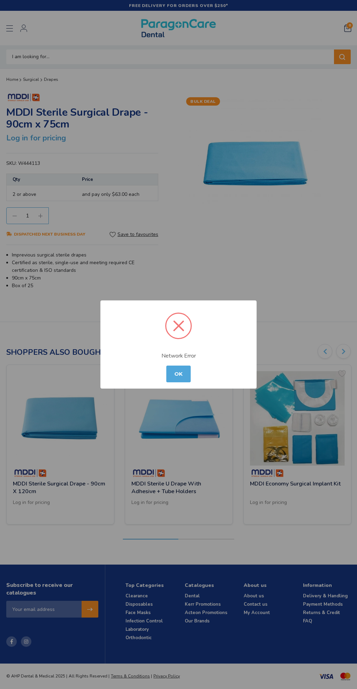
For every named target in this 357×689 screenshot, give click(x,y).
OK (178, 374)
